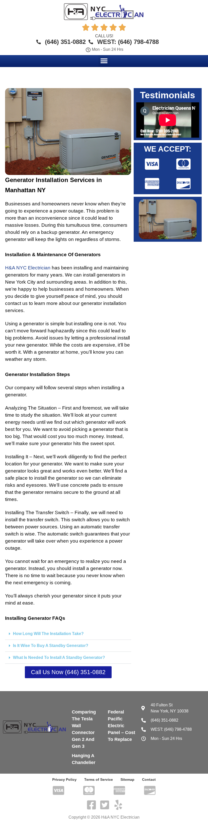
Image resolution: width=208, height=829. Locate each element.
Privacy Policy (64, 779)
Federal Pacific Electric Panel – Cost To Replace (121, 725)
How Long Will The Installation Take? (48, 633)
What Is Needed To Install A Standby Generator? (59, 657)
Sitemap (127, 779)
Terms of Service (98, 779)
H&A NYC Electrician (27, 267)
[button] (104, 61)
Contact (149, 779)
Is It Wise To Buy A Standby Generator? (50, 645)
